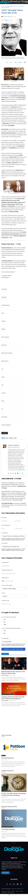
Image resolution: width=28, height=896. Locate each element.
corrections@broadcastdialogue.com (16, 470)
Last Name (4, 297)
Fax (2, 369)
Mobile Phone (4, 361)
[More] (25, 62)
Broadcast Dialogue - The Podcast (8, 669)
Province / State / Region (7, 585)
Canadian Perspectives (7, 770)
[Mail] (15, 472)
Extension (3, 345)
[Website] (22, 472)
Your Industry (5, 532)
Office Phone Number (6, 353)
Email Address (5, 277)
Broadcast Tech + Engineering (7, 694)
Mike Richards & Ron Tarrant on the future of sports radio (13, 672)
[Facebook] (8, 472)
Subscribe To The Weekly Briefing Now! (13, 649)
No (4, 622)
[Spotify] (17, 472)
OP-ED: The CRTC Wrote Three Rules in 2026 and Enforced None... (13, 794)
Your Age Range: (5, 638)
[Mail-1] (21, 884)
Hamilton (11, 438)
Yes (5, 619)
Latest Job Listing (6, 735)
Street (3, 377)
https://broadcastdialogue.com (14, 447)
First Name (4, 289)
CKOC (7, 438)
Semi (5, 624)
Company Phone (5, 577)
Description (4, 417)
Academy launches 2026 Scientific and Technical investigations (12, 697)
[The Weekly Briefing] (14, 818)
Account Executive (7, 758)
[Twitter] (20, 472)
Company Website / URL (7, 570)
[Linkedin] (14, 884)
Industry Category (6, 425)
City (2, 385)
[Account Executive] (14, 747)
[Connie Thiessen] (2, 16)
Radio (15, 438)
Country (3, 393)
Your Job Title (5, 543)
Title (2, 313)
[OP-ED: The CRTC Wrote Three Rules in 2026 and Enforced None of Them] (14, 783)
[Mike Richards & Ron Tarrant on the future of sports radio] (14, 663)
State (2, 401)
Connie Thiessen (7, 16)
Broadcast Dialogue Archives (11, 6)
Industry (3, 321)
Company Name (5, 305)
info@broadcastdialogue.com (17, 888)
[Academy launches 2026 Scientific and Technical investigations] (14, 689)
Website (3, 329)
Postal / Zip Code (5, 600)
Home (2, 6)
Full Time (3, 755)
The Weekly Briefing (8, 829)
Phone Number (5, 337)
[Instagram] (10, 472)
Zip (2, 409)
